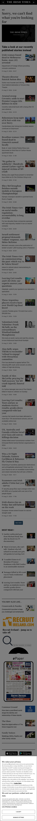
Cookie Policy (18, 783)
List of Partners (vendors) (9, 807)
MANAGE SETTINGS (18, 817)
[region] (18, 788)
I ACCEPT (18, 812)
